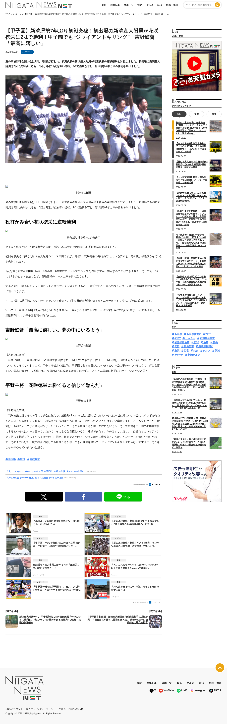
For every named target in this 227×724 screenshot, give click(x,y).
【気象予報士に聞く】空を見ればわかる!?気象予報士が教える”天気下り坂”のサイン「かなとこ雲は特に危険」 (191, 196)
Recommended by (140, 485)
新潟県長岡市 (205, 346)
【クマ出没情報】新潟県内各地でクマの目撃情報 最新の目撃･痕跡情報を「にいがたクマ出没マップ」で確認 (191, 147)
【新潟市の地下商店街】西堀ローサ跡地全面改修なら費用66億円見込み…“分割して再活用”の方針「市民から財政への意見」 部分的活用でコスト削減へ (189, 384)
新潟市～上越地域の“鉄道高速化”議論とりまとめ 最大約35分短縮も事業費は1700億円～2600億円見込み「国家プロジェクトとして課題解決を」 (191, 128)
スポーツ (128, 5)
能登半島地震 (181, 342)
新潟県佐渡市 (207, 338)
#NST (177, 338)
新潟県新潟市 (193, 334)
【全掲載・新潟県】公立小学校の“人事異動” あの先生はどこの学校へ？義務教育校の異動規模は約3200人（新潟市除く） (191, 280)
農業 (176, 350)
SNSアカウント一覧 (16, 709)
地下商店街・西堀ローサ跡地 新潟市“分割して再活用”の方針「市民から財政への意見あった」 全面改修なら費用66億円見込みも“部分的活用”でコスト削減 (191, 241)
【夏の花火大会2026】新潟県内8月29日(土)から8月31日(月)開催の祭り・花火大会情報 (192, 164)
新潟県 (12, 459)
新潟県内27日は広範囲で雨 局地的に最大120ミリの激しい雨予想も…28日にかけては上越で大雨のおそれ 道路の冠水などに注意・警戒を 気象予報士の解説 (190, 423)
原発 (215, 342)
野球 (22, 459)
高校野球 (35, 459)
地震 (205, 342)
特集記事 (115, 5)
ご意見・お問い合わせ (70, 709)
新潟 (217, 350)
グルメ (149, 5)
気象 (195, 350)
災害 (186, 350)
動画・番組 (172, 5)
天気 (176, 346)
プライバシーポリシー (43, 709)
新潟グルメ (194, 354)
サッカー (190, 338)
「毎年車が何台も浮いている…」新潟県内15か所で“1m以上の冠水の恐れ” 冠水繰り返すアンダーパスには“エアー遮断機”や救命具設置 (191, 300)
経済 (159, 5)
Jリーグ (178, 354)
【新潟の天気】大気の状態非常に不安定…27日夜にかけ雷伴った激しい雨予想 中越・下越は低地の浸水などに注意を (189, 443)
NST (208, 334)
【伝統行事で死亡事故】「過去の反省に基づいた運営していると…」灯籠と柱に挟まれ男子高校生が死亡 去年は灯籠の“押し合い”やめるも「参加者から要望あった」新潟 (191, 218)
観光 (139, 5)
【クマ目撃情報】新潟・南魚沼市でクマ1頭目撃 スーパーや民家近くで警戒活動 (191, 180)
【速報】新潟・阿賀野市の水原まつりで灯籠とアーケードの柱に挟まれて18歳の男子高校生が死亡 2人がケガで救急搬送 (191, 262)
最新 (104, 5)
